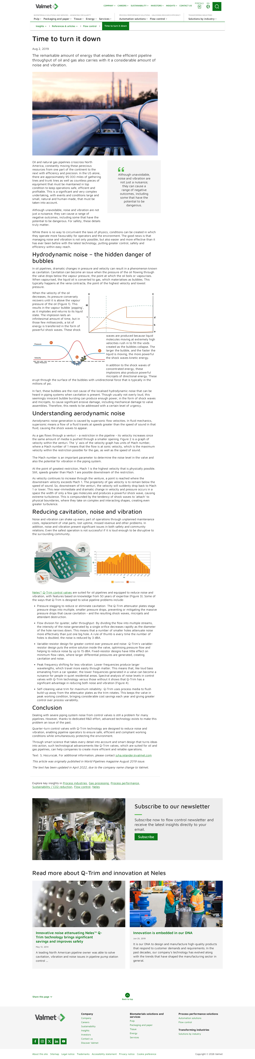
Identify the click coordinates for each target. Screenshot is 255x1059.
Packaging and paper (141, 1025)
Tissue (133, 1029)
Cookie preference (146, 1054)
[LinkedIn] (56, 1041)
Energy (133, 1033)
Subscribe (146, 837)
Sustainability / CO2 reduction (52, 786)
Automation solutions (190, 1018)
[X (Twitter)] (49, 1041)
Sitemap (54, 1054)
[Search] (216, 6)
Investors (86, 1034)
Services (134, 1037)
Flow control (82, 786)
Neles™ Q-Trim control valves (52, 592)
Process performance (125, 783)
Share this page (40, 996)
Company (86, 1018)
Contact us (87, 1038)
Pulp (132, 1021)
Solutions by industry (190, 1033)
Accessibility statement (104, 1054)
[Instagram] (42, 1041)
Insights (85, 1030)
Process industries (75, 783)
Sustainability (88, 1026)
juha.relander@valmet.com (134, 755)
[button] (41, 26)
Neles (96, 786)
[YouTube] (64, 1041)
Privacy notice (127, 1054)
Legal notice (68, 1054)
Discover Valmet (89, 1042)
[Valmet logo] (47, 6)
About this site (40, 1054)
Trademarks (83, 1054)
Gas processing (99, 783)
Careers (85, 1022)
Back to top (127, 999)
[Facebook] (35, 1041)
